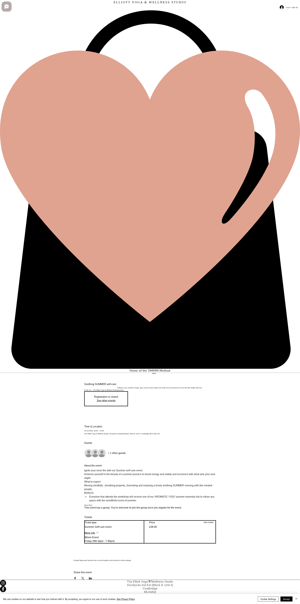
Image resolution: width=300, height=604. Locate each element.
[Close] (296, 598)
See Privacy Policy (126, 599)
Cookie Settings (268, 599)
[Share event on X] (82, 578)
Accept (286, 599)
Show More (88, 505)
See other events (106, 400)
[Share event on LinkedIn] (90, 578)
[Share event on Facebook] (75, 578)
